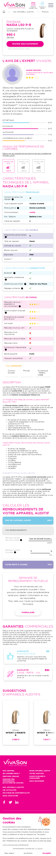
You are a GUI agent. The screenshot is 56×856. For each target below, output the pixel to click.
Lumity (32, 212)
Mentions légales (11, 776)
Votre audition (36, 773)
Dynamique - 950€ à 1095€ (43, 373)
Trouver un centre (42, 7)
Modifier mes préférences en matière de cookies (13, 781)
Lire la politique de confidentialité (16, 845)
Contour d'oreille (11, 372)
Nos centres (8, 771)
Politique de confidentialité (16, 793)
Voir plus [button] (10, 37)
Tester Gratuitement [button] (25, 44)
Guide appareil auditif (39, 771)
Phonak (45, 12)
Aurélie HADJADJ (33, 70)
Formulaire (28, 612)
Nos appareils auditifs (23, 12)
